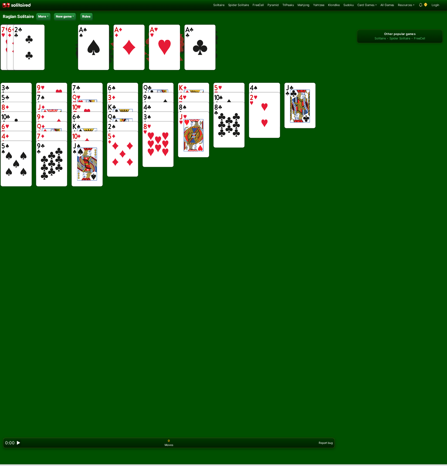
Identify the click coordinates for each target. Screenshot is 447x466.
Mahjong (303, 5)
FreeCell (258, 5)
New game (64, 16)
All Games (387, 5)
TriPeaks (288, 5)
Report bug (325, 443)
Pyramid (273, 5)
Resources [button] (405, 5)
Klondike (334, 5)
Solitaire (218, 5)
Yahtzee (318, 5)
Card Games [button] (365, 5)
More (42, 16)
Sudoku (348, 5)
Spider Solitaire (238, 5)
